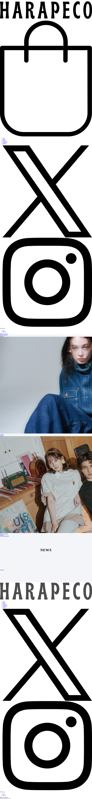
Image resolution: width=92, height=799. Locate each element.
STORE (4, 143)
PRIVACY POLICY (4, 333)
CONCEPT (5, 141)
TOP (3, 138)
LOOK (4, 139)
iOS (3, 330)
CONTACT (5, 142)
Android (4, 331)
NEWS (4, 140)
